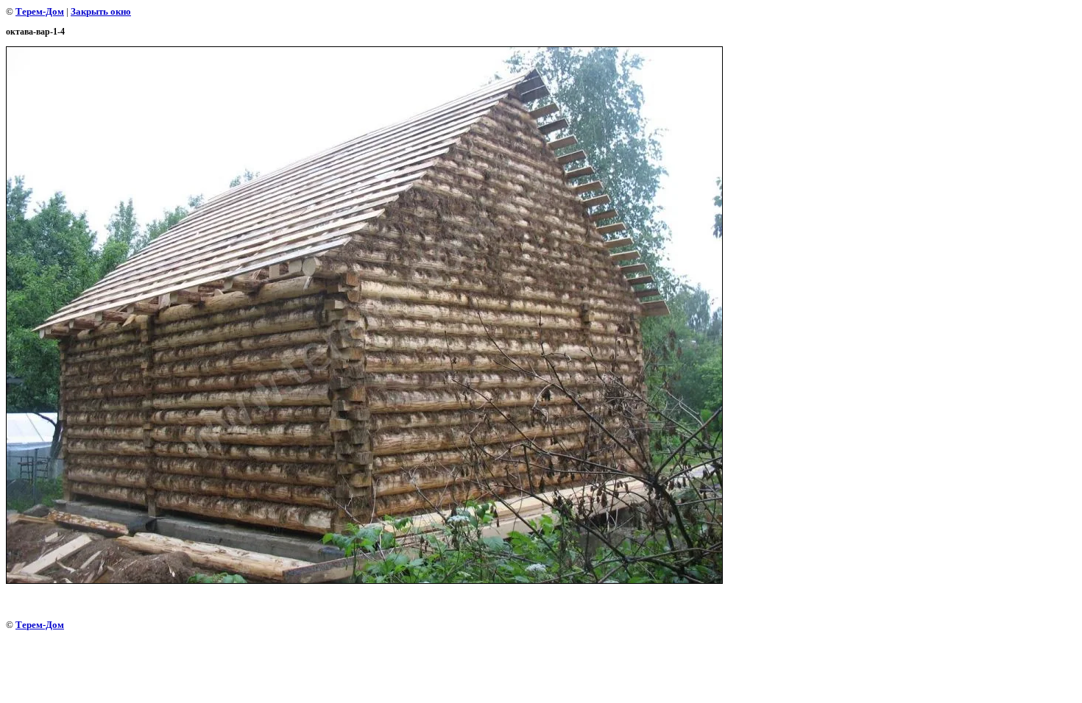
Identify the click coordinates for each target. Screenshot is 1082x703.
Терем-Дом (39, 11)
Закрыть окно (101, 11)
